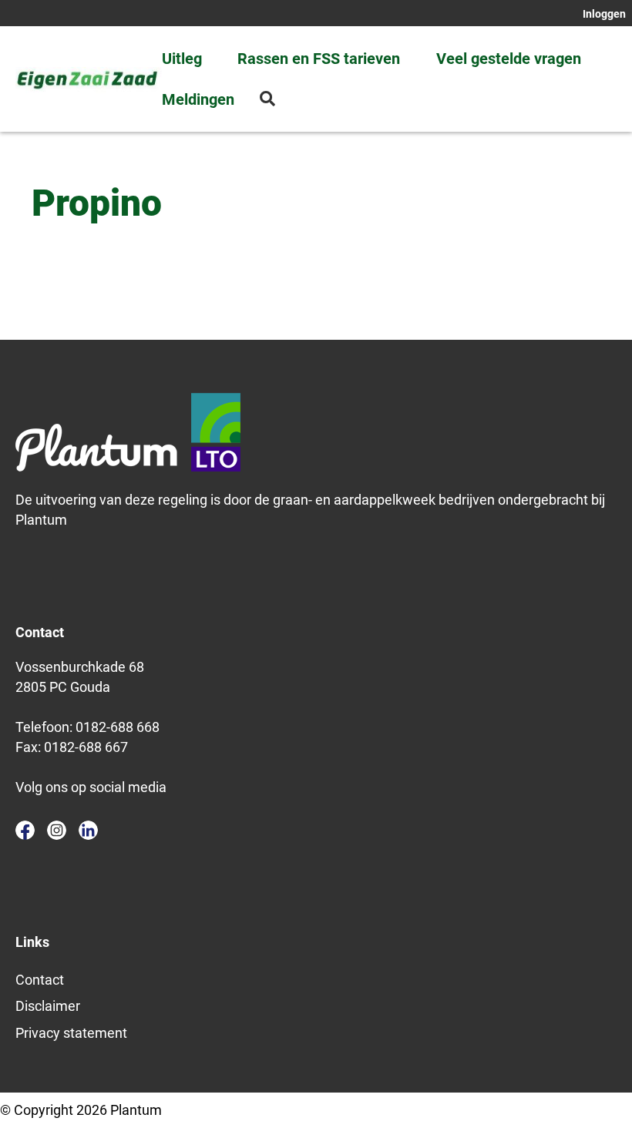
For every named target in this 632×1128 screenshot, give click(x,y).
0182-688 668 (118, 727)
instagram (56, 830)
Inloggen (604, 14)
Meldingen (198, 99)
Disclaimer (47, 1006)
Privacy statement (71, 1033)
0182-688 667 (86, 747)
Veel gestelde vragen (508, 58)
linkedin (88, 830)
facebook (25, 830)
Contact (39, 980)
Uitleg (182, 58)
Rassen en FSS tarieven (318, 58)
